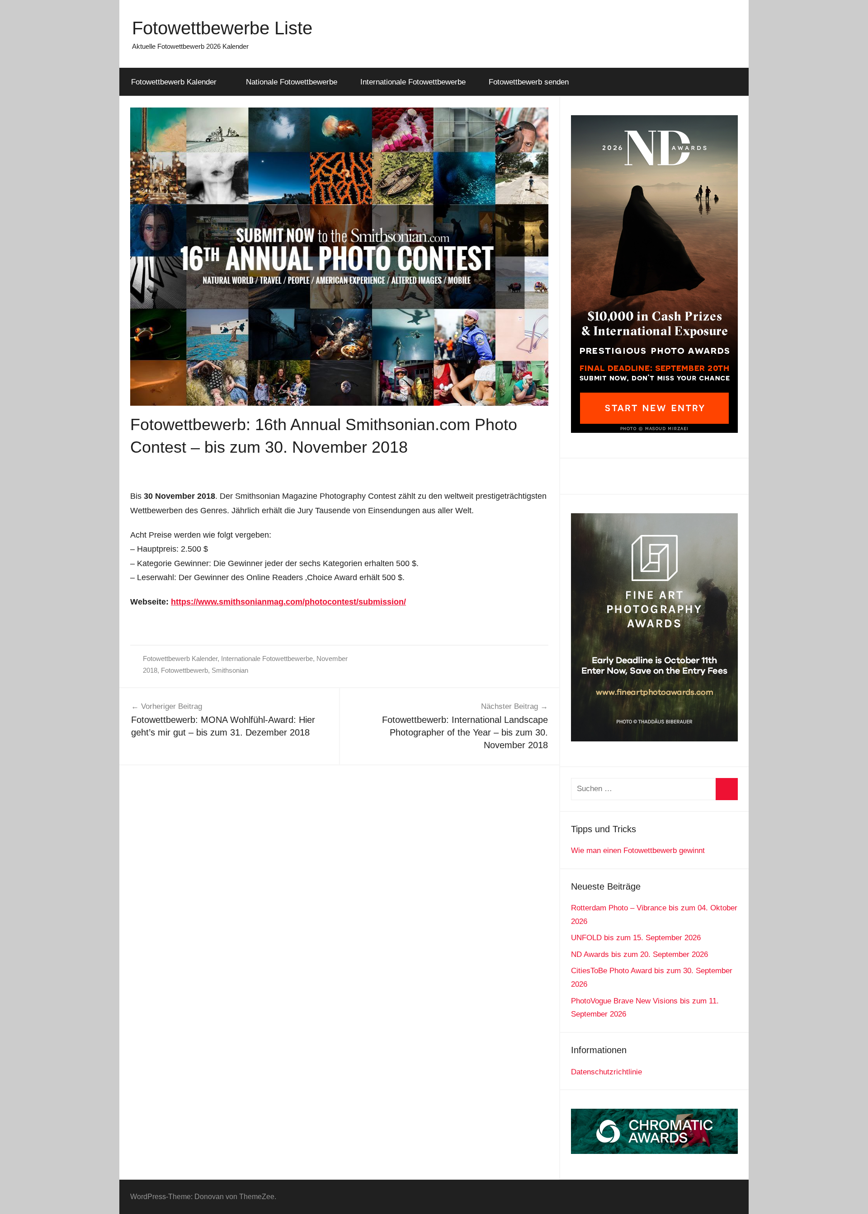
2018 (150, 670)
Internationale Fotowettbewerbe (413, 82)
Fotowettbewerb (184, 670)
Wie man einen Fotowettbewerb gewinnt (638, 850)
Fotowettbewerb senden (529, 82)
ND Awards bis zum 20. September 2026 (639, 954)
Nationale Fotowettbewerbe (291, 82)
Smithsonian (230, 670)
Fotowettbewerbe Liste (222, 28)
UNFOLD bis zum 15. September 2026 (636, 937)
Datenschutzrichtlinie (606, 1072)
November (332, 658)
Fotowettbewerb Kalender (174, 82)
